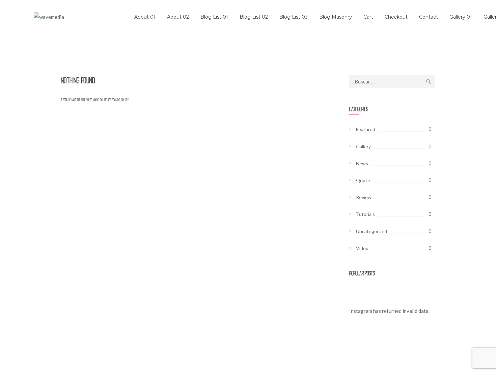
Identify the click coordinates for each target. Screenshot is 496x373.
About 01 (145, 17)
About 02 (178, 17)
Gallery (363, 146)
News (362, 163)
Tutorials (365, 214)
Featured (365, 129)
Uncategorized (371, 231)
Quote (363, 180)
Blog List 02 (254, 17)
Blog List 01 (214, 17)
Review (363, 197)
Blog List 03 (293, 17)
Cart (368, 17)
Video (362, 248)
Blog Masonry (335, 17)
